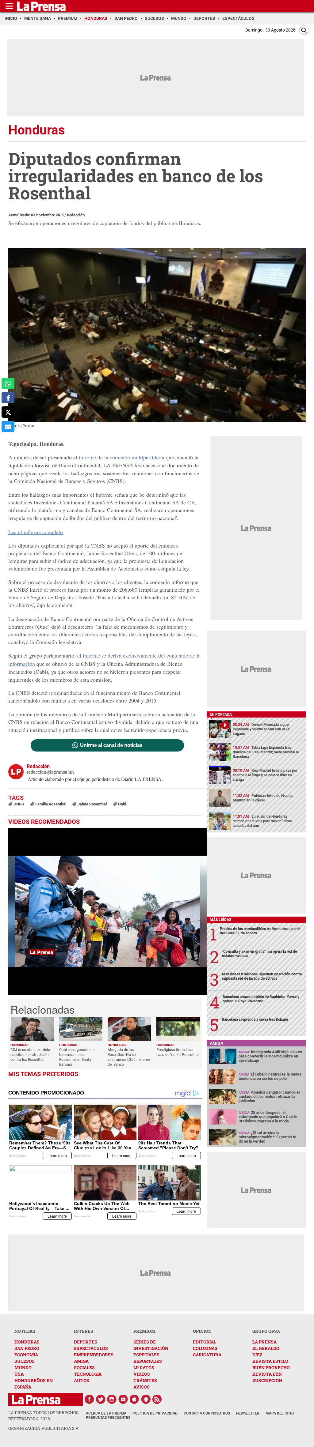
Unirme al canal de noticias (111, 745)
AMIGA (81, 1361)
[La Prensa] (36, 1400)
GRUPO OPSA (266, 1331)
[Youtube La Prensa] (123, 1399)
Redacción (76, 214)
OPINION (202, 1331)
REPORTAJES (147, 1361)
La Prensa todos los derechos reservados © (43, 1416)
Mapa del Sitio (280, 1413)
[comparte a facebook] (8, 397)
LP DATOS (143, 1367)
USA (19, 1374)
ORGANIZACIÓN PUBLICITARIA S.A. (43, 1428)
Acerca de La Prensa (106, 1413)
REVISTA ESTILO (270, 1361)
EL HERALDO (265, 1348)
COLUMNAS (205, 1348)
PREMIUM (144, 1331)
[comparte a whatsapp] (8, 383)
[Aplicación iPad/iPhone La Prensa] (135, 1399)
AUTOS (81, 1380)
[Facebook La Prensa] (89, 1399)
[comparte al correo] (8, 426)
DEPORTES (85, 1342)
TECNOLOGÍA (87, 1374)
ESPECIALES (146, 1355)
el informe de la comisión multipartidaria (118, 457)
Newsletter (247, 1413)
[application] (107, 911)
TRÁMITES (145, 1380)
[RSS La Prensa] (157, 1399)
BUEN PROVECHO (271, 1367)
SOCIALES (84, 1367)
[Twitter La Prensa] (100, 1399)
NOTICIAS (24, 1331)
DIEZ (257, 1355)
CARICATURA (207, 1355)
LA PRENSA (264, 1342)
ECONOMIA (26, 1355)
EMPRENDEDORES (93, 1355)
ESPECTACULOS (91, 1348)
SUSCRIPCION (267, 1380)
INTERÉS (83, 1331)
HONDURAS (27, 1342)
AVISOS (141, 1387)
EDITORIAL (204, 1342)
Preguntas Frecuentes (108, 1417)
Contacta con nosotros (207, 1413)
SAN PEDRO (26, 1348)
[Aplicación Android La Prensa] (146, 1399)
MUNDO (23, 1367)
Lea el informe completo (35, 532)
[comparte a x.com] (8, 412)
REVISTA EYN (267, 1374)
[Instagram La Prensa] (112, 1399)
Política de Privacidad (155, 1413)
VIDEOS (141, 1374)
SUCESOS (24, 1361)
